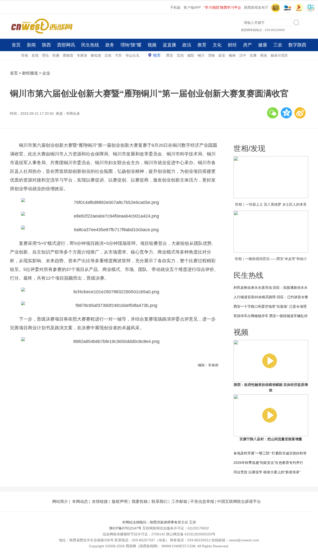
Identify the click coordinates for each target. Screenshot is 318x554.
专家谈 (82, 55)
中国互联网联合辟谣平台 (239, 501)
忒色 (108, 55)
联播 (55, 55)
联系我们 (159, 501)
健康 (262, 44)
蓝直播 (169, 44)
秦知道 (96, 55)
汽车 (118, 55)
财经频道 (30, 73)
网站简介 (60, 501)
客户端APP (192, 7)
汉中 (242, 55)
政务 (109, 44)
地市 (157, 55)
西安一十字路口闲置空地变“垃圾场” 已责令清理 (270, 306)
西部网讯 (66, 44)
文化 (217, 44)
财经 (232, 44)
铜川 (201, 55)
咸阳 (190, 55)
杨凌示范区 (279, 55)
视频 (152, 44)
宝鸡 (180, 55)
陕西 (46, 44)
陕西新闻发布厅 (256, 7)
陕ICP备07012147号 (125, 528)
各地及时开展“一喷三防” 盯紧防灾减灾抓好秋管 (270, 453)
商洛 (263, 55)
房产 (247, 44)
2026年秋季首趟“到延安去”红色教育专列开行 (268, 463)
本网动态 (80, 501)
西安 (169, 55)
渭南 (211, 55)
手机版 (175, 7)
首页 (16, 44)
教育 (202, 44)
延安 (221, 55)
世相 (24, 55)
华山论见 (132, 55)
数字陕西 (297, 44)
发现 (35, 55)
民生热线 (90, 44)
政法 (186, 44)
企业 (46, 73)
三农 (277, 44)
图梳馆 (68, 55)
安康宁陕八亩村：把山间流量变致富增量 (270, 439)
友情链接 (100, 501)
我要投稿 (140, 501)
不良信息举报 (202, 501)
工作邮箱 (179, 501)
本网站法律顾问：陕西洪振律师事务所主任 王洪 (159, 522)
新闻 (31, 44)
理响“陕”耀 (130, 44)
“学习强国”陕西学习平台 (222, 7)
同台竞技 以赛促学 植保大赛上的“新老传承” (267, 472)
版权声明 (120, 501)
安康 (253, 55)
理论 (45, 55)
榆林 (232, 55)
